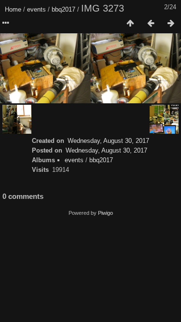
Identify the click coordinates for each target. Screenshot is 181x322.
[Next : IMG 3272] (171, 23)
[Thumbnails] (130, 23)
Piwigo (105, 213)
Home (13, 9)
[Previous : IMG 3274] (150, 23)
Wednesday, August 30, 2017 (108, 140)
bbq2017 (63, 9)
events (36, 9)
